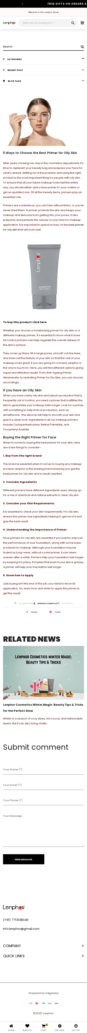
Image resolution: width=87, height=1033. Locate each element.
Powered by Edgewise (43, 993)
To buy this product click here (25, 322)
